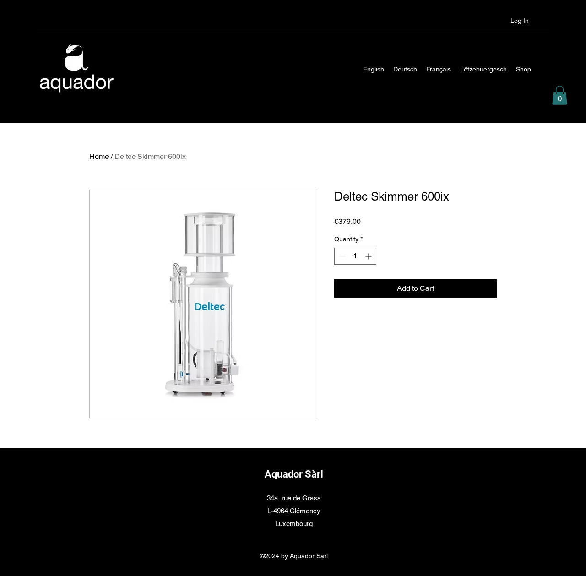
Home (99, 156)
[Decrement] (341, 256)
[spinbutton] (355, 256)
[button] (560, 95)
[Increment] (369, 256)
